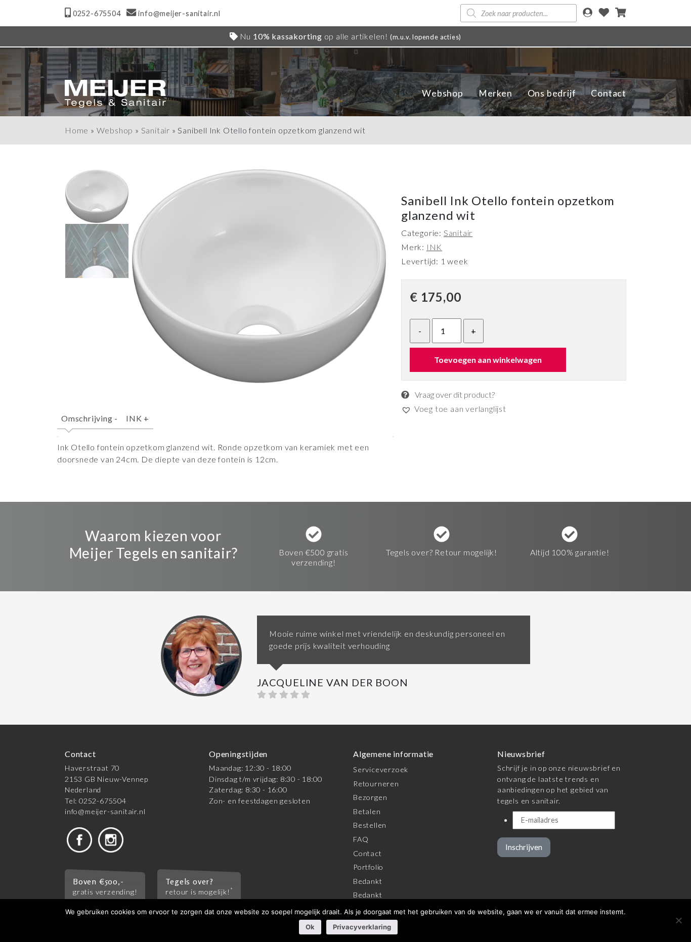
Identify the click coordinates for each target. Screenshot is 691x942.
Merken (495, 93)
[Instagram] (110, 839)
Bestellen (369, 825)
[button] (453, 409)
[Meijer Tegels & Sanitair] (115, 94)
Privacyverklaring (362, 927)
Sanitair (155, 130)
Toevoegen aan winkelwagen (488, 359)
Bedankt (367, 881)
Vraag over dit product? (454, 394)
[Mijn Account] (587, 13)
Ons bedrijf (552, 93)
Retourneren (376, 783)
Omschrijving (89, 418)
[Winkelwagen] (620, 13)
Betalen (367, 811)
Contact (608, 93)
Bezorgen (370, 797)
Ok (310, 927)
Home (77, 130)
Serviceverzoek (380, 769)
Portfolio (368, 867)
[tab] (89, 422)
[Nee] (678, 920)
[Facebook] (79, 839)
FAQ (360, 839)
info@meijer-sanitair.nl (105, 811)
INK (137, 418)
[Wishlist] (604, 13)
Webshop (442, 93)
